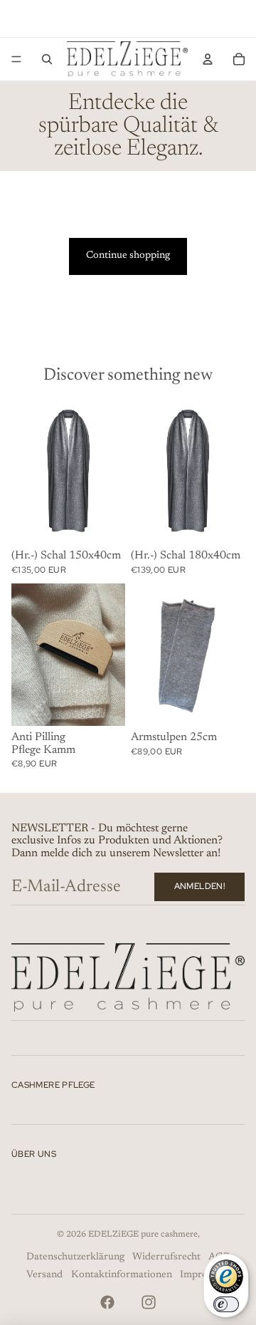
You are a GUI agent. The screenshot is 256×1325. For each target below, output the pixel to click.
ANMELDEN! (199, 886)
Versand (44, 1275)
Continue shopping (128, 256)
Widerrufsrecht (166, 1257)
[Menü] (16, 59)
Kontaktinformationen (121, 1275)
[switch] (226, 1304)
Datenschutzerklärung (75, 1257)
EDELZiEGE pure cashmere (143, 1234)
